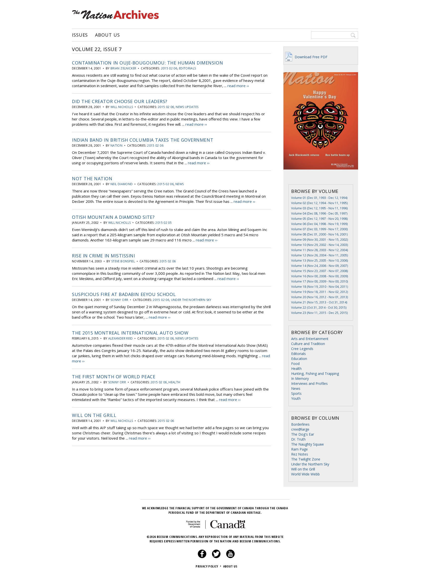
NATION (116, 145)
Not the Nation (92, 178)
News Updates (187, 107)
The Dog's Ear (302, 434)
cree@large (300, 429)
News (179, 184)
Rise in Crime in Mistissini (103, 256)
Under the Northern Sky (191, 300)
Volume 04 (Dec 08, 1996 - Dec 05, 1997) (319, 213)
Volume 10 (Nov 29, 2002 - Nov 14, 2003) (319, 245)
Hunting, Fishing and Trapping (315, 373)
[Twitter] (216, 557)
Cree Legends (302, 348)
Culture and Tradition (308, 343)
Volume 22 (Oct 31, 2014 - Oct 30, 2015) (318, 307)
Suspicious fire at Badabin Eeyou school (124, 294)
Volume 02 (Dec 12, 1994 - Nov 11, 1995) (319, 203)
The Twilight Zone (305, 459)
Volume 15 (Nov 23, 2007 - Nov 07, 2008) (319, 271)
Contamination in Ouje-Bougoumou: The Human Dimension (147, 63)
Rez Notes (299, 454)
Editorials (187, 68)
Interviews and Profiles (309, 383)
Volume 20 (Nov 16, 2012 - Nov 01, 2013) (319, 297)
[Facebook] (202, 557)
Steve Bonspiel (123, 261)
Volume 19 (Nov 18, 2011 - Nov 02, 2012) (319, 292)
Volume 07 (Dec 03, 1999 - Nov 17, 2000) (319, 229)
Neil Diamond (121, 184)
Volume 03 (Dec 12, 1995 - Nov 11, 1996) (319, 208)
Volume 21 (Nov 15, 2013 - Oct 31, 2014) (319, 302)
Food (295, 363)
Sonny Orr (119, 300)
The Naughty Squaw (307, 444)
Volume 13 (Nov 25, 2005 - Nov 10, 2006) (319, 260)
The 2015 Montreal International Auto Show (130, 333)
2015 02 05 (163, 223)
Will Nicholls (121, 107)
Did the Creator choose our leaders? (119, 101)
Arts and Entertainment (309, 338)
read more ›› (238, 85)
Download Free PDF (310, 57)
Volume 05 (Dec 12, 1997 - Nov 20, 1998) (319, 219)
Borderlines (300, 424)
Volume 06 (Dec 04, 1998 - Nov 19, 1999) (319, 224)
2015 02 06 (169, 68)
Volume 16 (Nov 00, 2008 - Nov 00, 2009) (319, 276)
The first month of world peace (113, 377)
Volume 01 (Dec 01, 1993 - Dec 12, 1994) (319, 198)
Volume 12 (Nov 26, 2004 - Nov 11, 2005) (319, 255)
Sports (296, 393)
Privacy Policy (208, 566)
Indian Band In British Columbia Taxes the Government (142, 140)
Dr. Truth (298, 439)
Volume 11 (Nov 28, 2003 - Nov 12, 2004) (319, 250)
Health (174, 382)
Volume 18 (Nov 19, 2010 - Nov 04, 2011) (319, 287)
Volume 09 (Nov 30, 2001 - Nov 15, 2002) (319, 239)
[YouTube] (230, 557)
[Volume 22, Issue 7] (320, 176)
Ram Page (299, 449)
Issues (80, 35)
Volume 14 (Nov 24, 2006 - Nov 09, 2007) (319, 266)
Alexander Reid (120, 338)
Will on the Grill (94, 415)
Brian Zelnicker (123, 68)
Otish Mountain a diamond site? (113, 217)
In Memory (300, 378)
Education (299, 358)
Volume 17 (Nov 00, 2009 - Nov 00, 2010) (319, 281)
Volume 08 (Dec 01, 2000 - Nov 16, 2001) (319, 234)
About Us (107, 35)
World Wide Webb (305, 474)
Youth (296, 398)
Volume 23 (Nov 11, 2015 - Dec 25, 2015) (319, 313)
